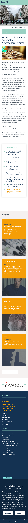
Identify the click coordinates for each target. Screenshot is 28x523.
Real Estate (5, 449)
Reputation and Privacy (9, 454)
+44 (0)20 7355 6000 (9, 406)
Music (3, 447)
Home (4, 31)
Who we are (6, 417)
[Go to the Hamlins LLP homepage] (14, 2)
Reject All (20, 513)
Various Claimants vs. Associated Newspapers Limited (14, 191)
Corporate (5, 437)
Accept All (8, 513)
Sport (3, 456)
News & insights (7, 421)
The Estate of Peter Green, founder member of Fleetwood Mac (14, 167)
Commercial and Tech (8, 434)
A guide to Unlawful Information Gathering (14, 173)
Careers (4, 423)
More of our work (11, 147)
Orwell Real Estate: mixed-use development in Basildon (14, 179)
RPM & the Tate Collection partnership (14, 162)
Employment (5, 439)
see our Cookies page (13, 504)
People (4, 413)
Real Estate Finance (7, 452)
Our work (10, 31)
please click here (9, 508)
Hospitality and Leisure (8, 441)
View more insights (10, 372)
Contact (5, 424)
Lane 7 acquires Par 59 (14, 158)
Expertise (5, 415)
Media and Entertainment (9, 445)
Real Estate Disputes (8, 450)
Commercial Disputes (8, 435)
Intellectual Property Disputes (10, 443)
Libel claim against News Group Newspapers (14, 185)
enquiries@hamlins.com (9, 408)
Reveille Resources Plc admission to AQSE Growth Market (13, 152)
